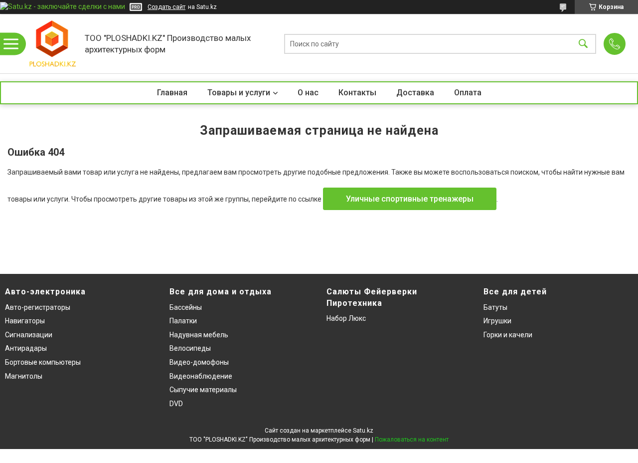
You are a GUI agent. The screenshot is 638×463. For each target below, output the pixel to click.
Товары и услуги (238, 92)
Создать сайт (166, 6)
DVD (176, 404)
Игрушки (497, 321)
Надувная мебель (198, 335)
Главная (172, 92)
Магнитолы (23, 376)
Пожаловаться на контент (412, 439)
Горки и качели (507, 335)
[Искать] (583, 43)
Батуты (495, 307)
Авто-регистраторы (37, 307)
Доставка (415, 92)
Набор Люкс (346, 318)
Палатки (183, 321)
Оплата (467, 92)
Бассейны (185, 307)
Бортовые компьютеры (43, 362)
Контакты (357, 92)
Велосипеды (190, 348)
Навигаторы (25, 321)
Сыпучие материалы (203, 390)
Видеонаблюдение (200, 376)
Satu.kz (363, 430)
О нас (308, 92)
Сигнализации (28, 335)
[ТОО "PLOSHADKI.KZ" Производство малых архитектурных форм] (52, 43)
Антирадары (26, 348)
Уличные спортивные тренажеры (410, 199)
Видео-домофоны (199, 362)
